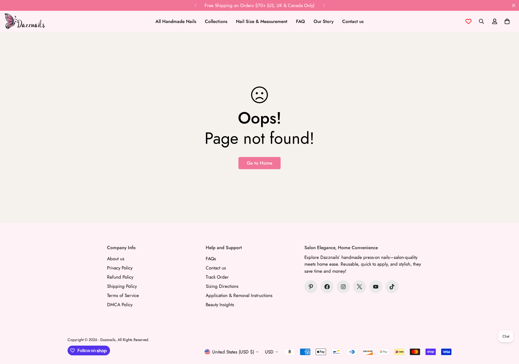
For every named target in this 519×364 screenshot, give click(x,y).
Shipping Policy (122, 286)
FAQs (211, 258)
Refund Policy (120, 277)
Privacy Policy (119, 268)
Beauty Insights (220, 304)
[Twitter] (359, 286)
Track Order (217, 277)
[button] (507, 21)
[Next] (324, 5)
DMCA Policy (119, 304)
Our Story (324, 21)
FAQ (300, 21)
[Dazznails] (24, 21)
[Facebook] (327, 286)
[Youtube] (375, 286)
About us (115, 258)
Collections (216, 21)
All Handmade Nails (175, 21)
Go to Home (259, 163)
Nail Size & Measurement (261, 21)
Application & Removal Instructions (239, 295)
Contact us (353, 21)
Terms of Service (123, 295)
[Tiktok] (391, 286)
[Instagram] (343, 286)
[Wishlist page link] (468, 21)
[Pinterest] (310, 286)
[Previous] (195, 5)
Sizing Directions (222, 286)
